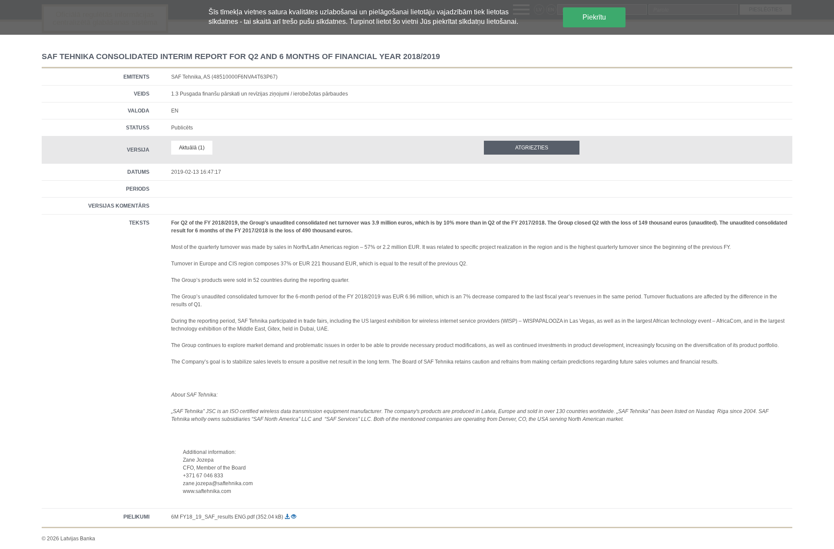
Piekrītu (594, 17)
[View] (293, 517)
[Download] (288, 517)
